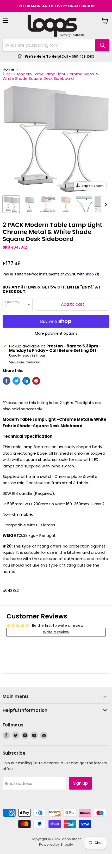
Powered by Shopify (56, 844)
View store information (25, 362)
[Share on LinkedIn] (26, 381)
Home (8, 69)
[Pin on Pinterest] (36, 381)
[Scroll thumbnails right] (105, 204)
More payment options (56, 333)
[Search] (102, 45)
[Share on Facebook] (6, 381)
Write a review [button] (56, 632)
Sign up (80, 783)
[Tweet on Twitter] (16, 381)
